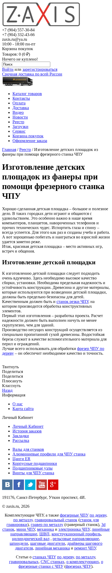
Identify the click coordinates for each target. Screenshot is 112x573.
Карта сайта (23, 408)
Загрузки (20, 126)
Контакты (21, 98)
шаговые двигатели (47, 543)
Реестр (18, 122)
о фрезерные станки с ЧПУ (60, 564)
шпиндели (19, 543)
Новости (20, 117)
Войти (8, 69)
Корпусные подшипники (35, 463)
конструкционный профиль (76, 534)
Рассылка (21, 440)
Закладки (21, 436)
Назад (7, 390)
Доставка (21, 108)
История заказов (27, 431)
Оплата (19, 103)
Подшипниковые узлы (33, 468)
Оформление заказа (30, 140)
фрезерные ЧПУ (74, 515)
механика (45, 529)
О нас (18, 404)
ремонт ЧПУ (85, 548)
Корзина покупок (28, 136)
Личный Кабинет (28, 426)
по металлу (23, 520)
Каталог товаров (27, 93)
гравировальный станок (56, 520)
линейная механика (52, 548)
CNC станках (52, 561)
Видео (18, 112)
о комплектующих (82, 561)
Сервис (19, 131)
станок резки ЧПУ (72, 301)
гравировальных (24, 561)
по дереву (98, 515)
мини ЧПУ (25, 529)
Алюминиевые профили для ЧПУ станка (49, 454)
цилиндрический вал (30, 538)
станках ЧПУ (44, 557)
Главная (9, 149)
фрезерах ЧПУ (78, 566)
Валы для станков (28, 449)
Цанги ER (21, 459)
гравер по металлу (47, 524)
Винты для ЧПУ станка (33, 473)
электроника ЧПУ (74, 529)
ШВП (44, 534)
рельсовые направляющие (76, 538)
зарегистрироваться (39, 69)
